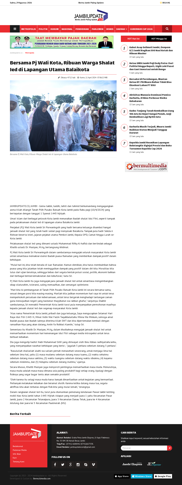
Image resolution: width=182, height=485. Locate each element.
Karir (15, 457)
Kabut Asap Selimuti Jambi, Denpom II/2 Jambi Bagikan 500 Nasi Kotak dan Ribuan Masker (151, 51)
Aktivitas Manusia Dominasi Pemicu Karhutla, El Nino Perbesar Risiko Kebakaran (150, 98)
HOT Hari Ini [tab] (133, 38)
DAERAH (120, 29)
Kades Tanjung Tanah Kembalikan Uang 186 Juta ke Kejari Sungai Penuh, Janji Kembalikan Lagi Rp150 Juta (151, 114)
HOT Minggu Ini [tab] (159, 38)
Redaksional (18, 446)
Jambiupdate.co (16, 53)
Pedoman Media (20, 450)
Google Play (164, 476)
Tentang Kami (18, 461)
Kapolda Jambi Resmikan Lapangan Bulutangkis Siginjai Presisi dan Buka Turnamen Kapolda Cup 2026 (150, 146)
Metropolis (29, 53)
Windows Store (143, 476)
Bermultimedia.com (41, 478)
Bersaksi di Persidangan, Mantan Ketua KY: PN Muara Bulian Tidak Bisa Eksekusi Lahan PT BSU (150, 82)
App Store (123, 476)
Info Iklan (17, 454)
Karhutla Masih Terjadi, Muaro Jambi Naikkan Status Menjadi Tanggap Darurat (150, 130)
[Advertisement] (63, 180)
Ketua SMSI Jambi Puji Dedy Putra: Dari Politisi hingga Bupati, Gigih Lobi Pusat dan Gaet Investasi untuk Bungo (151, 66)
